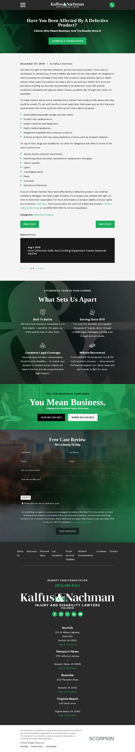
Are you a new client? (30, 470)
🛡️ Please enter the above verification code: (40, 503)
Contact (113, 551)
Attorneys (31, 551)
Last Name (74, 452)
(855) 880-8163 (67, 585)
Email (71, 461)
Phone (24, 461)
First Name (26, 452)
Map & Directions (67, 644)
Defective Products (43, 214)
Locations (101, 551)
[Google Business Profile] (67, 614)
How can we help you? (31, 479)
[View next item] (40, 268)
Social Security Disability (70, 555)
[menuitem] (24, 746)
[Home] (67, 4)
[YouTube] (80, 614)
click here (42, 203)
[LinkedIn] (74, 614)
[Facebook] (54, 614)
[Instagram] (61, 614)
